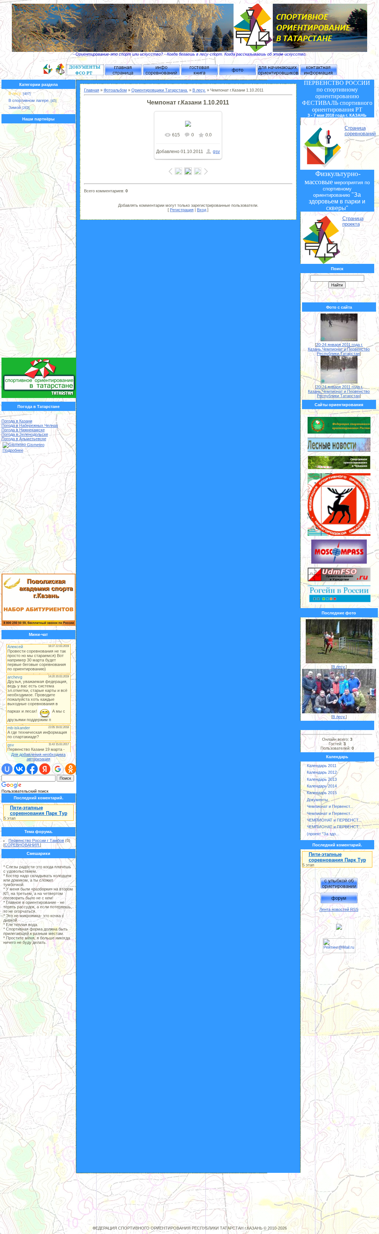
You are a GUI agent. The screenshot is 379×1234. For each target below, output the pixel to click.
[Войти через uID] (7, 768)
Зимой (15, 107)
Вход (201, 210)
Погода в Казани (16, 421)
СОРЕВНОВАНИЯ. (22, 845)
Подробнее (13, 450)
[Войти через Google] (58, 769)
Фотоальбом (115, 90)
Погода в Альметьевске (23, 439)
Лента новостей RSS (338, 909)
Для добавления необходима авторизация (38, 756)
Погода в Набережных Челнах (29, 425)
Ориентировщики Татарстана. (159, 90)
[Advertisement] (38, 242)
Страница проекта (352, 221)
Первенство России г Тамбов (36, 840)
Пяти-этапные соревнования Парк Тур (38, 810)
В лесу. (15, 93)
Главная (91, 90)
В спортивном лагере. (29, 100)
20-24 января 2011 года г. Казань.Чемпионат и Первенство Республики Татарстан (339, 349)
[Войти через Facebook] (32, 768)
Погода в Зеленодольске (24, 434)
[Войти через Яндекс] (44, 768)
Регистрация (182, 210)
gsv (216, 151)
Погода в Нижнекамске (23, 430)
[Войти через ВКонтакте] (19, 768)
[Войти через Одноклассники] (70, 768)
